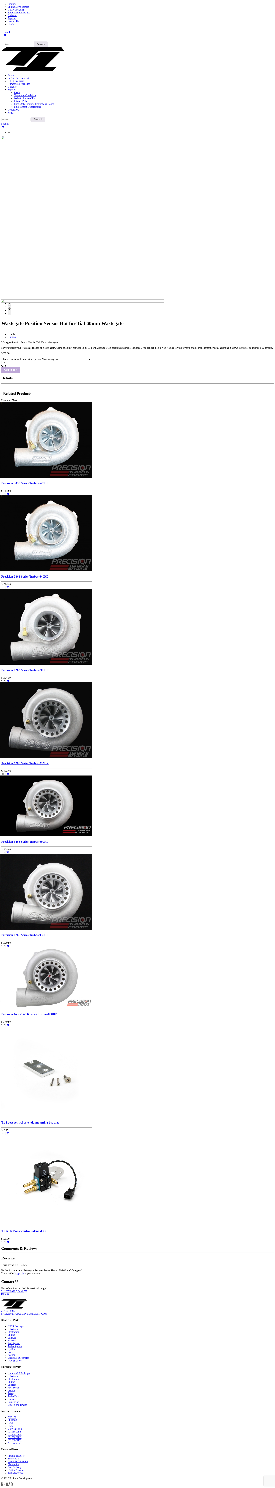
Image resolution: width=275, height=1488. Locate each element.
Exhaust (12, 1337)
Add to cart (10, 369)
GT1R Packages (16, 9)
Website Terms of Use (25, 98)
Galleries (12, 15)
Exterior (12, 1340)
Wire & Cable (14, 1360)
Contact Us (13, 21)
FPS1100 (12, 1420)
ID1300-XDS (14, 1434)
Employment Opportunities (27, 106)
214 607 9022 (8, 1291)
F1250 (11, 1426)
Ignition (11, 1349)
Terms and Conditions (25, 95)
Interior (11, 1355)
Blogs (11, 24)
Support (12, 18)
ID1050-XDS (14, 1431)
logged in (19, 1273)
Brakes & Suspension (18, 1357)
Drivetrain (13, 1329)
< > (3, 493)
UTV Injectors (15, 1428)
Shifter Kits (13, 1458)
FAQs (17, 92)
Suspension (13, 1402)
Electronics (13, 1332)
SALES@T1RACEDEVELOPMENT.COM (24, 1313)
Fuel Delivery (14, 1467)
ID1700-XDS (14, 1437)
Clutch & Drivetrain (18, 1461)
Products (12, 4)
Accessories (14, 1443)
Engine (11, 1334)
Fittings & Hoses (16, 1455)
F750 (10, 1423)
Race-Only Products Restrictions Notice (34, 104)
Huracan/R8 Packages (19, 12)
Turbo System (15, 1346)
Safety (11, 1393)
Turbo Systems (15, 1473)
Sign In (7, 32)
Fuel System (14, 1343)
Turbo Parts (13, 1396)
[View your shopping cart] (5, 34)
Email (21, 1291)
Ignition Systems (16, 1470)
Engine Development (18, 6)
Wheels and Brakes (17, 1404)
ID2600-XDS (14, 1440)
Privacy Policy (21, 101)
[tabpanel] (137, 217)
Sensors (11, 1399)
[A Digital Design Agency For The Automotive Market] (7, 1485)
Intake (11, 1352)
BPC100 (12, 1417)
